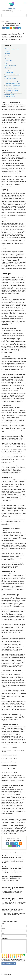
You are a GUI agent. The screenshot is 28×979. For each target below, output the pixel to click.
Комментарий (5, 938)
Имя (2, 923)
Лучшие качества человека (13, 85)
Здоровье (7, 63)
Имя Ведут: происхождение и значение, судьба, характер (12, 877)
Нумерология (9, 70)
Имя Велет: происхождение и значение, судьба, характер (12, 867)
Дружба (7, 56)
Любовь (7, 58)
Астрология (8, 67)
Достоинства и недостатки (13, 83)
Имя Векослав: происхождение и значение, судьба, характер (13, 856)
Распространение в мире (12, 81)
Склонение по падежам (12, 90)
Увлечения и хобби (11, 78)
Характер (7, 53)
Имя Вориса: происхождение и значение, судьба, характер (12, 910)
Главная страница (5, 21)
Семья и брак (8, 60)
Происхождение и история (12, 49)
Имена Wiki (11, 8)
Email (3, 928)
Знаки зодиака (10, 72)
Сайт (2, 933)
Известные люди (10, 96)
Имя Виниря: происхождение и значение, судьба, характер (12, 899)
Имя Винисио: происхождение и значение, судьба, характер (13, 888)
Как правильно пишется (12, 88)
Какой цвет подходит (10, 65)
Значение (7, 51)
